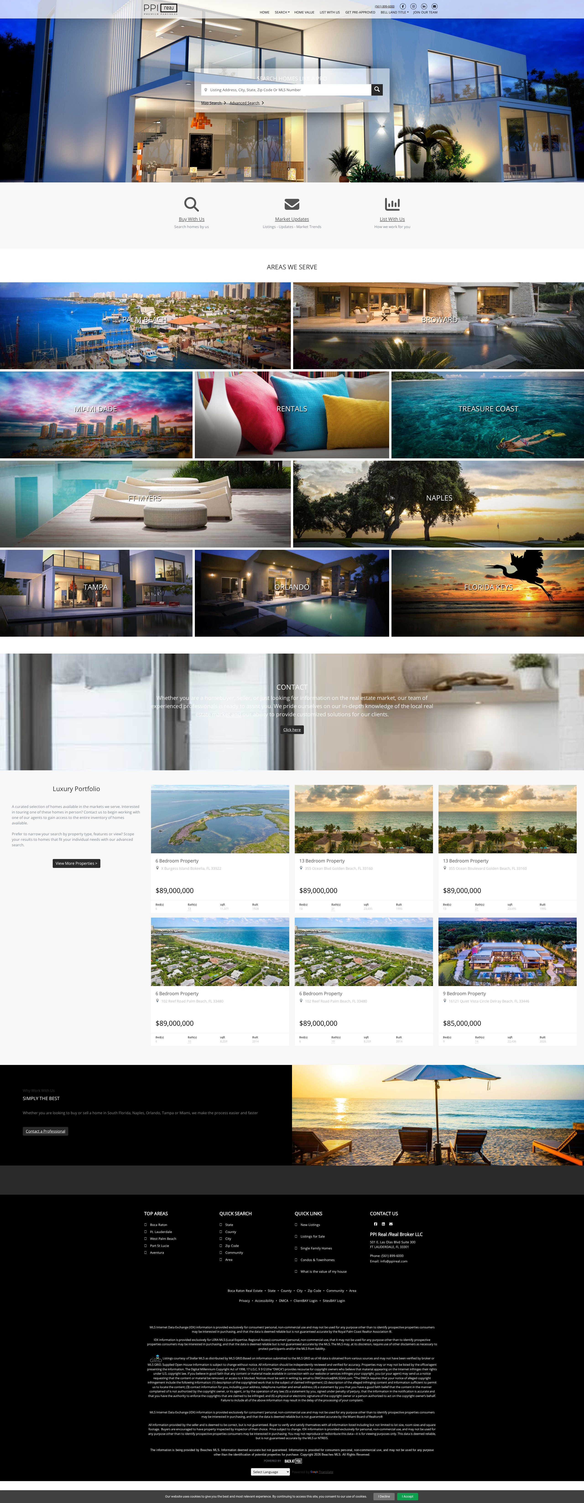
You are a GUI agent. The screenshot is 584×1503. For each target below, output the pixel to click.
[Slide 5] (302, 169)
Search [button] (281, 12)
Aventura (157, 1252)
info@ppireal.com (393, 1261)
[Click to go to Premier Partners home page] (160, 8)
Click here (292, 729)
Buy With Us (192, 219)
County (230, 1232)
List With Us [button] (330, 12)
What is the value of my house (324, 1271)
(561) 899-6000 (384, 6)
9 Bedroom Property (464, 993)
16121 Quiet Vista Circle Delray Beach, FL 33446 (489, 1001)
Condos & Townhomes (318, 1260)
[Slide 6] (309, 169)
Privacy (244, 1300)
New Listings (310, 1225)
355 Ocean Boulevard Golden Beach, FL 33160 (488, 868)
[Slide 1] (275, 169)
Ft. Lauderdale (161, 1232)
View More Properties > (76, 863)
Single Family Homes (316, 1248)
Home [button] (265, 12)
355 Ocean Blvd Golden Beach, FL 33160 (339, 868)
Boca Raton (158, 1225)
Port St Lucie (159, 1245)
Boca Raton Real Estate (245, 1290)
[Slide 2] (281, 169)
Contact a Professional (45, 1131)
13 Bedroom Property (322, 860)
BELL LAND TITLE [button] (394, 12)
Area (228, 1259)
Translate (326, 1472)
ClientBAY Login (306, 1300)
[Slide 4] (295, 169)
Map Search (211, 102)
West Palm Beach (163, 1238)
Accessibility (264, 1300)
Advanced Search (245, 102)
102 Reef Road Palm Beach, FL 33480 (192, 1001)
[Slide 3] (288, 169)
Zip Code (232, 1245)
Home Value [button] (304, 12)
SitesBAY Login (334, 1300)
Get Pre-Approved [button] (360, 12)
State (229, 1225)
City (228, 1238)
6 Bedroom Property (177, 860)
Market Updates (292, 219)
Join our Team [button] (425, 12)
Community (234, 1252)
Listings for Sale (313, 1236)
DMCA (283, 1300)
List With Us (392, 219)
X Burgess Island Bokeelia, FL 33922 (191, 868)
